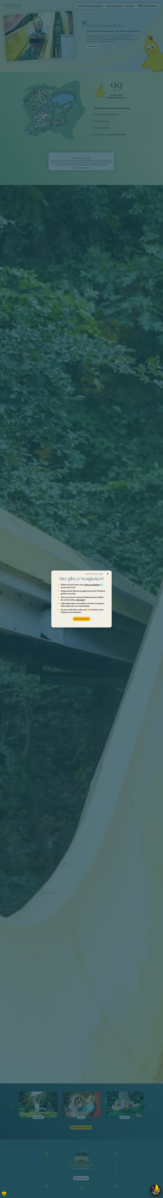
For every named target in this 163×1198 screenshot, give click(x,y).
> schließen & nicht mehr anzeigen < (94, 574)
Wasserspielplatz (92, 584)
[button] (4, 1194)
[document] (81, 599)
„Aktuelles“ (80, 600)
